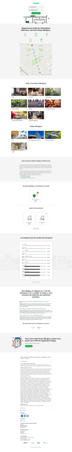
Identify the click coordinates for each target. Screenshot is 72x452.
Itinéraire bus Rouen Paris (27, 372)
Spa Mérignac (38, 400)
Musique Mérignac (29, 399)
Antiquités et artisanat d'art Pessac (40, 388)
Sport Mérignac (40, 395)
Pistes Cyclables (26, 405)
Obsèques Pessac (23, 380)
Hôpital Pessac (46, 386)
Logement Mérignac (32, 400)
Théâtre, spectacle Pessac (27, 386)
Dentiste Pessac (23, 383)
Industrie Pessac (28, 383)
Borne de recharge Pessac (42, 385)
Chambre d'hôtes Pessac (42, 380)
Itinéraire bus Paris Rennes (47, 374)
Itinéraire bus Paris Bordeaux (42, 373)
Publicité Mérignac (35, 398)
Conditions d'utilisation (24, 437)
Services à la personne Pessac (25, 387)
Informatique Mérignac (34, 395)
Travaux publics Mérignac (45, 397)
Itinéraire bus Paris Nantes (28, 374)
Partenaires (24, 433)
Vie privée (29, 437)
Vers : (33, 9)
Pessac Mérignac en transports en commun (28, 177)
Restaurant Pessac (27, 378)
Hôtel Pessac (22, 378)
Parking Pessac (25, 381)
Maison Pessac (38, 378)
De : (32, 7)
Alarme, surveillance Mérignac (42, 398)
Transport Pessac (28, 380)
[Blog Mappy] (28, 416)
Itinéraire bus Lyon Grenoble (25, 375)
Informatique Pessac (43, 382)
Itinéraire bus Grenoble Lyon (45, 372)
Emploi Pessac (33, 383)
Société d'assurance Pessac (44, 379)
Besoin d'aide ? (24, 410)
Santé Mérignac (30, 394)
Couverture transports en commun (26, 439)
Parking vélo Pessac (32, 382)
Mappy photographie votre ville (25, 440)
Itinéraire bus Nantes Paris (33, 373)
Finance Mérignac (29, 398)
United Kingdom (24, 427)
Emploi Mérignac (36, 396)
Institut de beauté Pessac (40, 383)
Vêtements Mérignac (24, 401)
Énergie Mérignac (41, 396)
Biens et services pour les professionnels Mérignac (40, 394)
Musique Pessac (46, 383)
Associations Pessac (41, 381)
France (23, 424)
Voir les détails (36, 228)
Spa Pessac (36, 385)
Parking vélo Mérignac (24, 396)
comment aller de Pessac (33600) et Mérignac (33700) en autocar (37, 316)
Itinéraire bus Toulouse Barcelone (38, 374)
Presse (22, 433)
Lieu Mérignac (30, 401)
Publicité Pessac (30, 384)
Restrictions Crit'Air (32, 405)
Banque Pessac (25, 385)
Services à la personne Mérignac (37, 399)
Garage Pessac (33, 378)
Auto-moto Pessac (31, 379)
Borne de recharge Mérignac (37, 397)
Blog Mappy (22, 432)
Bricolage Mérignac (43, 400)
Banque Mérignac (26, 400)
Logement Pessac (31, 385)
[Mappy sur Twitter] (25, 416)
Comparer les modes (36, 282)
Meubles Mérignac (23, 398)
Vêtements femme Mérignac (36, 401)
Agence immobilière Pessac (24, 379)
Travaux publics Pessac (30, 388)
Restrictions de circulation (39, 405)
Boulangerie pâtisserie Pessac (37, 384)
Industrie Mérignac (46, 395)
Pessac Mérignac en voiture (25, 175)
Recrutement (22, 431)
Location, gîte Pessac (35, 380)
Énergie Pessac (45, 384)
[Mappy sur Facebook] (22, 416)
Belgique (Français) (24, 425)
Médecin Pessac (35, 381)
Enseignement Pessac (24, 384)
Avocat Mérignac (43, 401)
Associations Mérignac (27, 395)
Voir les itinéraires (36, 13)
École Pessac (48, 382)
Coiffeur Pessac (37, 379)
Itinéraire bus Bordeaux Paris (25, 373)
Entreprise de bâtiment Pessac (45, 378)
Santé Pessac (30, 381)
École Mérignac (49, 400)
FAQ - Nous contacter (24, 438)
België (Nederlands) (25, 426)
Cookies (32, 437)
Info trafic (22, 405)
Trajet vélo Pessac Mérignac (25, 176)
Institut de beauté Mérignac (28, 397)
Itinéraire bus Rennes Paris (36, 372)
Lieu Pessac (41, 387)
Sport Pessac (37, 382)
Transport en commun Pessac (34, 387)
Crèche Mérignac (26, 402)
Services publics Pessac (35, 386)
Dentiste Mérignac (30, 396)
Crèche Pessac (41, 386)
